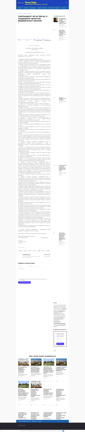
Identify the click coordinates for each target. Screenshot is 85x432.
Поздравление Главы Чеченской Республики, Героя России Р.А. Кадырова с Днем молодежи (61, 415)
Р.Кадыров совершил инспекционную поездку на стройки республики (61, 368)
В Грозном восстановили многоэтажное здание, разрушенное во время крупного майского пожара (23, 392)
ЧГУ (64, 317)
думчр (54, 325)
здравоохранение (58, 325)
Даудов (61, 307)
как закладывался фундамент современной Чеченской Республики (22, 369)
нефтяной (56, 326)
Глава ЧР (55, 307)
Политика (44, 7)
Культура (39, 7)
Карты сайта (34, 421)
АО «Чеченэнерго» (56, 306)
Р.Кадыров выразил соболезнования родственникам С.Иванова (48, 414)
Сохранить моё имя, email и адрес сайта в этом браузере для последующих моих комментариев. (33, 280)
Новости (20, 7)
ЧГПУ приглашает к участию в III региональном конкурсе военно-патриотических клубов (63, 168)
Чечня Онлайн (51, 7)
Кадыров (64, 308)
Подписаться (60, 343)
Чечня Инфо (30, 2)
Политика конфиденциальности (24, 421)
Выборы (64, 306)
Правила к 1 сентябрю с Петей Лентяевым (62, 98)
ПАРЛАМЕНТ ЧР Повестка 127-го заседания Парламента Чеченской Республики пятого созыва (35, 393)
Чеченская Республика (58, 319)
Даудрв (64, 307)
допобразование (59, 323)
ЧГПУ (58, 317)
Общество (61, 311)
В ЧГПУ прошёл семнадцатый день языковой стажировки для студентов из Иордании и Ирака (63, 21)
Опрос (65, 311)
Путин (61, 313)
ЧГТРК (61, 317)
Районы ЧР (26, 7)
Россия (58, 314)
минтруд (63, 325)
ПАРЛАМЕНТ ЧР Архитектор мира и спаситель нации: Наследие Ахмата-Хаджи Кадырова (35, 369)
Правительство (21, 247)
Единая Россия (56, 308)
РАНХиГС (63, 313)
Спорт (55, 316)
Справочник (57, 7)
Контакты (64, 7)
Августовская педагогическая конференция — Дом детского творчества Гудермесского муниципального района (62, 236)
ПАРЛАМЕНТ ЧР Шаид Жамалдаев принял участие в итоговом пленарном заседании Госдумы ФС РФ (48, 370)
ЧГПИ (55, 317)
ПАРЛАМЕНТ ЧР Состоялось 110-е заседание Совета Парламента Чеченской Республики (35, 415)
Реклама (39, 421)
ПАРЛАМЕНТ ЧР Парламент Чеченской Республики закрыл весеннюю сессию (48, 392)
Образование (32, 7)
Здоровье (60, 308)
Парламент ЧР (56, 312)
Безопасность (61, 306)
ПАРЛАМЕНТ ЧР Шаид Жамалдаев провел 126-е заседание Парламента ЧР (22, 415)
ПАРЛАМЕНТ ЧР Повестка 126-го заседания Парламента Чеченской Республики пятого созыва (60, 393)
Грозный (58, 307)
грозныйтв (57, 321)
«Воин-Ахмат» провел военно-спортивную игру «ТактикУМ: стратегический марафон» (62, 33)
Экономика (56, 320)
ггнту (59, 320)
